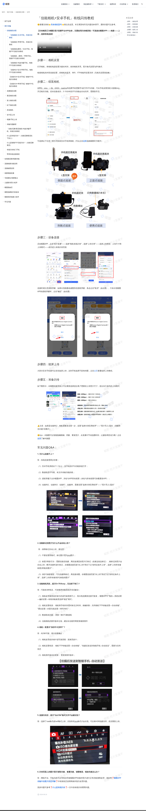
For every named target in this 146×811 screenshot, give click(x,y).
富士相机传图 (11, 100)
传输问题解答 (11, 124)
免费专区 (113, 4)
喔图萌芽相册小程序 (12, 197)
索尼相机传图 (11, 96)
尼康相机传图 (11, 91)
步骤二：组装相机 (132, 24)
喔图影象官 (9, 187)
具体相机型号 (56, 24)
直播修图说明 (9, 168)
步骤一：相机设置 (132, 21)
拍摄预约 (76, 4)
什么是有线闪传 (58, 787)
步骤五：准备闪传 (132, 32)
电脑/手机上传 (12, 119)
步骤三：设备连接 (132, 27)
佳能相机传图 (20, 12)
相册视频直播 (9, 173)
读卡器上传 (11, 115)
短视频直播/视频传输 (12, 159)
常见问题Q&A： (132, 35)
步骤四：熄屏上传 (132, 30)
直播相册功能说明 (11, 163)
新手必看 (8, 21)
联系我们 (135, 4)
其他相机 (10, 110)
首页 (3, 12)
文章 (28, 12)
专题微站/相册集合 (11, 178)
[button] (65, 4)
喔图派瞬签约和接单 (12, 192)
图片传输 (10, 12)
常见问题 (8, 202)
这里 (96, 370)
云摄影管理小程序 (11, 182)
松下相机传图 (11, 105)
